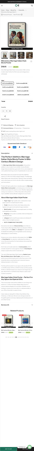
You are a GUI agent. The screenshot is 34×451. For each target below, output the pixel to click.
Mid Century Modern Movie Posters (10, 138)
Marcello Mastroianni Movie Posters (10, 136)
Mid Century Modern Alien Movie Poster (11, 330)
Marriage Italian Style (25, 136)
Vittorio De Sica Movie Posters (24, 139)
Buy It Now (25, 449)
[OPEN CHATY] (29, 447)
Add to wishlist (31, 61)
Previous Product (7, 14)
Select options (5, 325)
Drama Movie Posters (22, 10)
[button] (2, 323)
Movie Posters (14, 10)
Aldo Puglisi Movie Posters (11, 134)
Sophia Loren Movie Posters (8, 139)
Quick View (11, 325)
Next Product (17, 14)
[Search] (32, 5)
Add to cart (8, 449)
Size (3, 80)
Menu (2, 5)
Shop (7, 10)
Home (2, 10)
